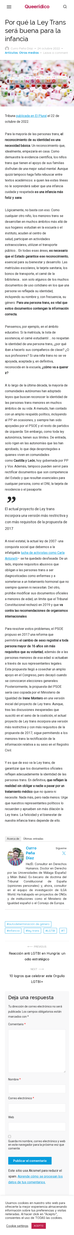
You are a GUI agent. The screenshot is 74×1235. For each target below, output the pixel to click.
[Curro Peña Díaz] (15, 864)
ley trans (33, 930)
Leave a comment (55, 53)
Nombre (14, 1079)
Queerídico (37, 7)
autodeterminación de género (29, 924)
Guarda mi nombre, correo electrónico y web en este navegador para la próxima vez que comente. (36, 1145)
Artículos (11, 53)
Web (11, 1117)
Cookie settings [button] (17, 1226)
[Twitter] (63, 853)
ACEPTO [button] (38, 1225)
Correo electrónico (21, 1098)
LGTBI (51, 930)
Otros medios (29, 53)
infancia (14, 930)
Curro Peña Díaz (22, 48)
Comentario (17, 1024)
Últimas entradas (33, 838)
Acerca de (13, 838)
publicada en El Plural (31, 116)
